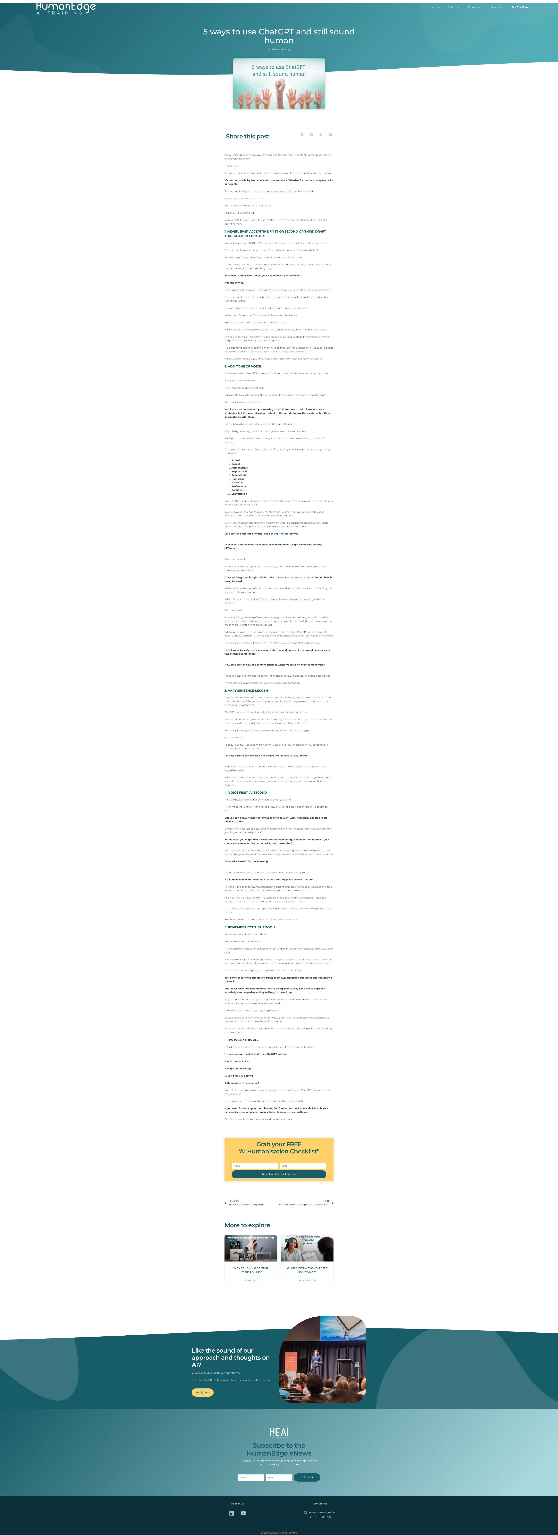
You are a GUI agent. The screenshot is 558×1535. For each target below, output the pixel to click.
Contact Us (497, 7)
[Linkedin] (231, 1513)
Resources (474, 7)
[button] (302, 134)
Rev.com (273, 908)
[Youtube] (243, 1513)
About (435, 7)
